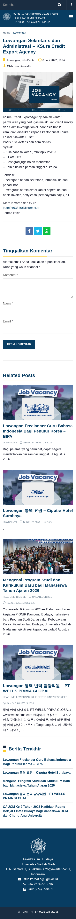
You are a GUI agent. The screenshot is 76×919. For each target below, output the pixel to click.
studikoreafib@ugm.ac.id (41, 879)
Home (6, 32)
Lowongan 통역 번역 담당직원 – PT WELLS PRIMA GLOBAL (34, 796)
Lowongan (19, 32)
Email (7, 321)
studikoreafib (23, 66)
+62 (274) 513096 (40, 884)
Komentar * (10, 275)
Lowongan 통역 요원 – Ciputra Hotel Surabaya (37, 772)
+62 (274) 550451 (40, 889)
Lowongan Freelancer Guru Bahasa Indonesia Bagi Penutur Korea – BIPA (38, 431)
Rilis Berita (27, 60)
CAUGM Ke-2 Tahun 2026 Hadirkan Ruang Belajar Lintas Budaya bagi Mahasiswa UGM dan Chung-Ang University (35, 811)
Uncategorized (42, 597)
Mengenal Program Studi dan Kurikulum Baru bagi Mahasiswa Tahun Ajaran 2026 (35, 585)
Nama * (8, 303)
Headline (9, 597)
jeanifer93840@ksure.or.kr (21, 208)
